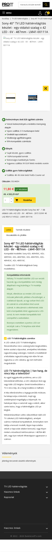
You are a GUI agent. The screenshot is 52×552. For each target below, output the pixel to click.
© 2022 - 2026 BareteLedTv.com (25, 536)
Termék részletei (23, 230)
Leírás (8, 230)
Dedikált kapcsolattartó (17, 134)
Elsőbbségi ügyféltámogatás (19, 138)
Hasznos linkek (12, 528)
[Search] (46, 4)
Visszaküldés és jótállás (16, 235)
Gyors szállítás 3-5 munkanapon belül (23, 131)
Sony (35, 265)
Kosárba (27, 200)
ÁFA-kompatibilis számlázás (19, 141)
